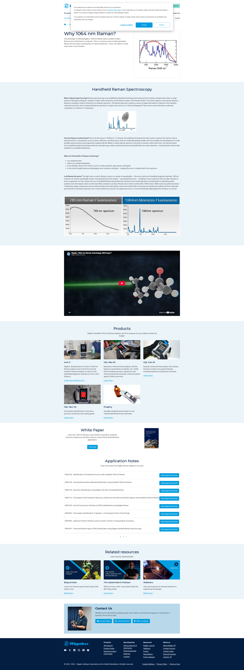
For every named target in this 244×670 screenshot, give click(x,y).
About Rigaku (168, 646)
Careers (166, 657)
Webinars (146, 648)
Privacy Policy (162, 664)
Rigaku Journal (148, 646)
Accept (144, 25)
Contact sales (168, 651)
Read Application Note (169, 475)
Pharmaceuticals (130, 651)
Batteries (127, 654)
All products (108, 646)
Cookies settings (126, 25)
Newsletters (148, 654)
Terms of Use (175, 664)
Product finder (109, 648)
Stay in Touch (173, 6)
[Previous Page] (118, 536)
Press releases (149, 657)
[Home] (65, 25)
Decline (161, 25)
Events (146, 651)
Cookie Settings (148, 664)
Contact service (169, 648)
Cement (127, 657)
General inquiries (169, 654)
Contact (177, 18)
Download (92, 447)
